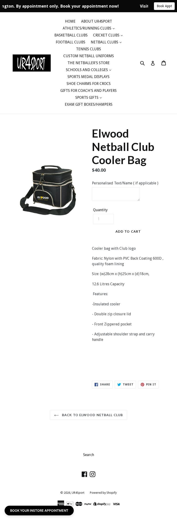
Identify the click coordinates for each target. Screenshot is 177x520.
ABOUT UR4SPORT (96, 21)
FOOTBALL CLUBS (70, 42)
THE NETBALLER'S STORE (89, 63)
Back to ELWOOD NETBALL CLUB (92, 415)
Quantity (100, 210)
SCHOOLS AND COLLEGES (87, 70)
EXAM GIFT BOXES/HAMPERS (88, 104)
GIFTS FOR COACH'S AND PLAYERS (88, 90)
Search (88, 455)
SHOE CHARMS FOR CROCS (89, 83)
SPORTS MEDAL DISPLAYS (88, 77)
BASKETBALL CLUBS (71, 35)
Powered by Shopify (103, 492)
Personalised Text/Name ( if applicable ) (125, 183)
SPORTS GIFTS (87, 97)
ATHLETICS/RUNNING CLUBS (87, 28)
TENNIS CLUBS (88, 49)
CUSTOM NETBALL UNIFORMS (88, 56)
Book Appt (164, 6)
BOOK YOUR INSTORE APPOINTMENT (39, 510)
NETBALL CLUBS (105, 42)
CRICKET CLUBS (106, 35)
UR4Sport (78, 492)
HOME (70, 21)
